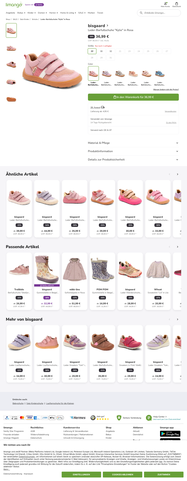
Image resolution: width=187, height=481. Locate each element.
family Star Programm (14, 431)
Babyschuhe (18, 403)
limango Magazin (11, 438)
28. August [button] (95, 107)
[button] (176, 4)
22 (92, 51)
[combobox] (159, 13)
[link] (106, 76)
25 (148, 51)
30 (101, 51)
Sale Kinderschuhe (34, 403)
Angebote (110, 431)
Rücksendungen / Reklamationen (78, 434)
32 (111, 51)
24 (139, 51)
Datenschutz (36, 438)
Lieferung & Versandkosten (75, 431)
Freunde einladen (11, 434)
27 (167, 51)
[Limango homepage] (14, 4)
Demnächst (138, 434)
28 (92, 57)
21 (120, 51)
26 (157, 51)
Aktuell (136, 431)
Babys (108, 434)
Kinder (109, 438)
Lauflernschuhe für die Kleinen (60, 403)
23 (129, 51)
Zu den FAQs (171, 122)
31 (111, 57)
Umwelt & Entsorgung (73, 438)
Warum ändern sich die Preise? (166, 89)
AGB (33, 431)
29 (101, 57)
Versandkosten (170, 111)
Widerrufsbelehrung (40, 434)
